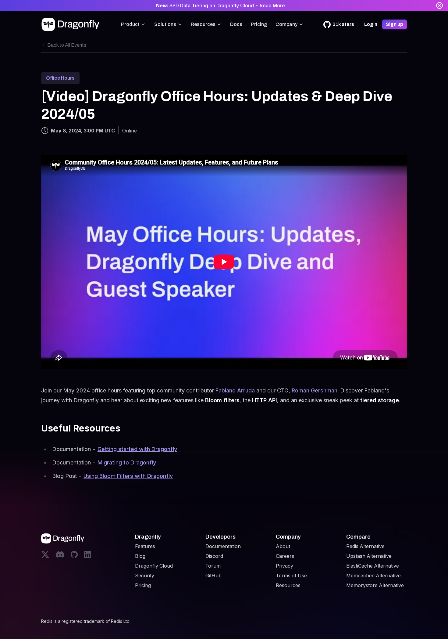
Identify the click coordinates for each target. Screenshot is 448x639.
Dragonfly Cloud (154, 566)
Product (130, 24)
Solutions (165, 24)
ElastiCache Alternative (372, 566)
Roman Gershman (314, 390)
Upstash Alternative (369, 556)
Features (145, 546)
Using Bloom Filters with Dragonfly (128, 476)
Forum (213, 566)
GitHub (213, 575)
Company (286, 24)
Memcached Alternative (373, 575)
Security (144, 575)
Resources (203, 24)
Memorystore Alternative (375, 585)
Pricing (259, 24)
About (283, 546)
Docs (236, 24)
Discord (214, 556)
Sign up (394, 24)
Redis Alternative (365, 546)
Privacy (284, 566)
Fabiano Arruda (235, 390)
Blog (140, 556)
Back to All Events (66, 45)
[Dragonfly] (71, 24)
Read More (272, 5)
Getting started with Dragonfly (137, 449)
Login (370, 24)
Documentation (223, 546)
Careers (285, 556)
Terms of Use (291, 575)
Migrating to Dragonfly (127, 462)
